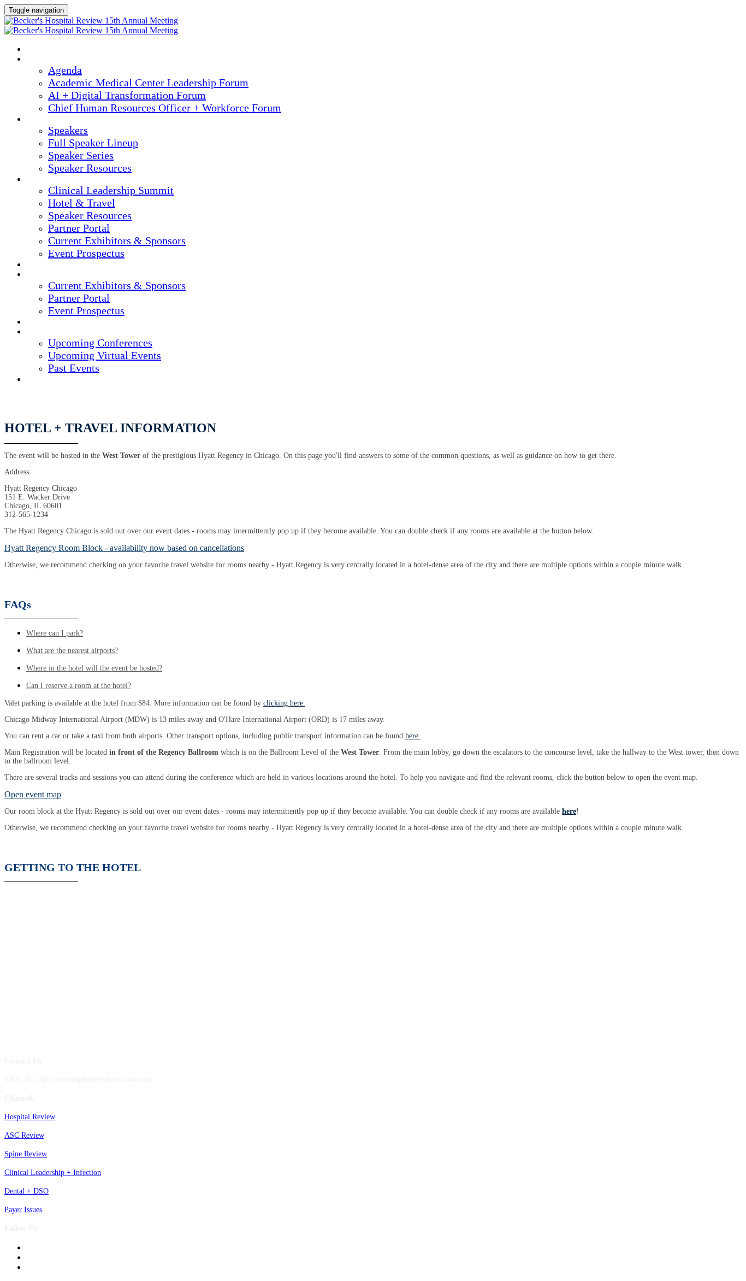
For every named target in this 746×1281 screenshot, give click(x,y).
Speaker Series (81, 155)
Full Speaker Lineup (93, 143)
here (569, 811)
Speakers (43, 120)
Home (36, 50)
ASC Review (24, 1135)
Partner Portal (79, 228)
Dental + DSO (26, 1191)
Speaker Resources (90, 168)
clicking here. (284, 703)
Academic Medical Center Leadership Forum (148, 83)
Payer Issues (23, 1210)
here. (413, 736)
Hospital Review (29, 1117)
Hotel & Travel (81, 203)
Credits (41, 265)
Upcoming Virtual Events (104, 355)
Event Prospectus (86, 253)
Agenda (40, 59)
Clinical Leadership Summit (79, 180)
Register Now (52, 380)
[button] (124, 548)
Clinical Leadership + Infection (52, 1172)
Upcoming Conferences (100, 343)
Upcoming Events (59, 332)
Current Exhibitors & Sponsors (117, 240)
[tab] (384, 633)
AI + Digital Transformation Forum (127, 95)
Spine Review (25, 1154)
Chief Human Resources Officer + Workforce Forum (164, 108)
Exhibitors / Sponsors (67, 275)
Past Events (73, 368)
